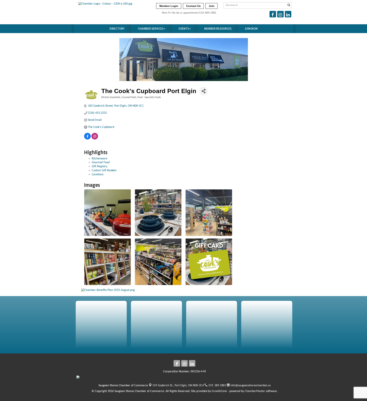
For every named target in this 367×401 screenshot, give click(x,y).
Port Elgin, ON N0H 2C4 (178, 385)
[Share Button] (203, 91)
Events (184, 28)
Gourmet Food (101, 162)
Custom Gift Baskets (104, 170)
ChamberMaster (255, 391)
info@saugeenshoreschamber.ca (250, 385)
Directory (117, 28)
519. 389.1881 (217, 385)
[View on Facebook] (87, 138)
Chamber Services (150, 28)
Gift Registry (99, 166)
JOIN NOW (251, 28)
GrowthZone (219, 391)
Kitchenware (99, 158)
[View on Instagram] (94, 138)
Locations (97, 174)
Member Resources (217, 28)
